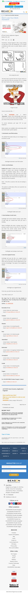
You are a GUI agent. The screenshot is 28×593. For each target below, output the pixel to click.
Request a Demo (14, 561)
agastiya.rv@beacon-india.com (12, 351)
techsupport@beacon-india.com (13, 312)
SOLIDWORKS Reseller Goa (13, 519)
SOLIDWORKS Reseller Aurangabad (14, 521)
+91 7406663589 (9, 303)
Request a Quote (18, 6)
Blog (4, 15)
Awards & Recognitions (14, 534)
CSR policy (13, 544)
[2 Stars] (4, 400)
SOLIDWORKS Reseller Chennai (13, 517)
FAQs (14, 565)
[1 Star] (3, 400)
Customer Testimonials (14, 563)
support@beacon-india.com (12, 335)
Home (2, 15)
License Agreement (14, 542)
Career (13, 538)
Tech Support (14, 554)
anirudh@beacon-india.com (12, 367)
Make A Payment (9, 6)
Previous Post (6, 404)
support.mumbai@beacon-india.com (14, 328)
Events (13, 557)
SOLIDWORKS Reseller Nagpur (14, 526)
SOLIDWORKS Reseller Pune (14, 511)
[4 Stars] (6, 400)
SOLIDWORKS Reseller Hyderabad (14, 524)
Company (14, 532)
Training (14, 555)
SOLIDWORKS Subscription (13, 567)
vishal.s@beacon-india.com (12, 359)
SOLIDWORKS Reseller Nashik (14, 522)
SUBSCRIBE (14, 474)
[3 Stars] (5, 400)
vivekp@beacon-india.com (11, 343)
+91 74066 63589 (8, 1)
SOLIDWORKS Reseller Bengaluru (14, 509)
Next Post (22, 404)
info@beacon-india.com (19, 1)
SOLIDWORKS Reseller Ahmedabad (14, 515)
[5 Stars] (7, 400)
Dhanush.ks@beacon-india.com (13, 375)
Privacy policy (14, 545)
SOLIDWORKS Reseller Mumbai (13, 513)
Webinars (14, 559)
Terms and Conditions (14, 547)
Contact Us (13, 540)
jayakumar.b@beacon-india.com (13, 320)
